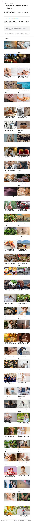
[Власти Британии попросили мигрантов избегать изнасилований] (23, 220)
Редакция (15, 520)
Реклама (7, 520)
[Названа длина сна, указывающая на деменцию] (23, 60)
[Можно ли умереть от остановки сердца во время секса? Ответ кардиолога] (23, 74)
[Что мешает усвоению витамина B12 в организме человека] (10, 366)
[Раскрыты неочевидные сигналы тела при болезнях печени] (10, 74)
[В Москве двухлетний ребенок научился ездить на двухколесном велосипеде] (23, 512)
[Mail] (2, 1)
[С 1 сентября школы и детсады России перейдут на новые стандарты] (10, 113)
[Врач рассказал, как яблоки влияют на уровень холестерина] (10, 60)
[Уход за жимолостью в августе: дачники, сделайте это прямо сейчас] (10, 446)
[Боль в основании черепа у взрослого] (10, 406)
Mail (1, 520)
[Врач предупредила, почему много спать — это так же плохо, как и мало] (10, 300)
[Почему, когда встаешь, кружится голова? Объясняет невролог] (10, 193)
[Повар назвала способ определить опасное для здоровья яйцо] (23, 100)
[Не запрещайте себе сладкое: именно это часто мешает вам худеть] (10, 472)
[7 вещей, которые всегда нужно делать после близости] (10, 153)
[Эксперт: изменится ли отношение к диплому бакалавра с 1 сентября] (10, 379)
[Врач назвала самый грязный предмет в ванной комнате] (23, 326)
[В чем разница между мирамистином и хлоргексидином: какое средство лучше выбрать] (10, 393)
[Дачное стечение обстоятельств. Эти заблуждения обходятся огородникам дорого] (23, 260)
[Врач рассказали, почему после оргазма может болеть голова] (23, 193)
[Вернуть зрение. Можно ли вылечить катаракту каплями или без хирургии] (10, 459)
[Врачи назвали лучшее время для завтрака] (10, 273)
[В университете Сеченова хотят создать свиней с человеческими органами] (10, 260)
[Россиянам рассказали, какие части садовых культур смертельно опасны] (23, 499)
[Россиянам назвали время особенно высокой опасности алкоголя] (23, 246)
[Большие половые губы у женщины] (23, 47)
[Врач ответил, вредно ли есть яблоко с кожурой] (23, 153)
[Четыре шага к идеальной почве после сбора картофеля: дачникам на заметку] (23, 140)
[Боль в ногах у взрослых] (23, 379)
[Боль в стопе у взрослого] (10, 499)
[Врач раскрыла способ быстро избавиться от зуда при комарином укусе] (23, 486)
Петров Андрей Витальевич (13, 18)
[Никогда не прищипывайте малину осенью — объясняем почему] (10, 220)
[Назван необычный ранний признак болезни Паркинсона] (10, 207)
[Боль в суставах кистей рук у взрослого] (10, 419)
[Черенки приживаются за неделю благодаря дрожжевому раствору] (23, 300)
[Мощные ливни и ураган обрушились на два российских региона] (23, 273)
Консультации (6, 3)
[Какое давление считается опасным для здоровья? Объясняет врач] (10, 127)
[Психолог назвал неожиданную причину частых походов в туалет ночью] (23, 433)
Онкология (11, 3)
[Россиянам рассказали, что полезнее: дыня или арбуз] (10, 512)
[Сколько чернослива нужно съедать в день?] (23, 127)
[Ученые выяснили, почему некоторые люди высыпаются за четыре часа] (23, 406)
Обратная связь (29, 520)
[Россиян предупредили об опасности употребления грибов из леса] (10, 313)
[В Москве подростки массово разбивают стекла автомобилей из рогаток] (10, 47)
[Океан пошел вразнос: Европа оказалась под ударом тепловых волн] (23, 87)
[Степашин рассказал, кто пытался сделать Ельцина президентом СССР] (10, 167)
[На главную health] (5, 1)
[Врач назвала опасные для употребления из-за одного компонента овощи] (10, 233)
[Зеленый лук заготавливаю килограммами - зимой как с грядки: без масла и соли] (10, 286)
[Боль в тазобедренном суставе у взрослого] (23, 167)
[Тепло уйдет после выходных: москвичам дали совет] (23, 353)
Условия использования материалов (21, 520)
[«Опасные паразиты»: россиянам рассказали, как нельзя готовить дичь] (23, 180)
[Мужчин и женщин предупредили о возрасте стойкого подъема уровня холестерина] (10, 486)
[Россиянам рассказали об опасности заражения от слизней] (10, 339)
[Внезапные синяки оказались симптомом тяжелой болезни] (10, 100)
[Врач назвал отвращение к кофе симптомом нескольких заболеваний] (23, 313)
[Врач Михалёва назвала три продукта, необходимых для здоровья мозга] (10, 246)
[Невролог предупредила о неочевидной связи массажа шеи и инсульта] (10, 353)
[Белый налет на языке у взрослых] (23, 472)
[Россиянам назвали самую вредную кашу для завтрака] (23, 207)
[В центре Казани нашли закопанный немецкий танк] (23, 113)
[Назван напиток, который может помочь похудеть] (10, 326)
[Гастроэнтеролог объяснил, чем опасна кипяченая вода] (23, 366)
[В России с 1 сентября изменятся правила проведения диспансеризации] (23, 393)
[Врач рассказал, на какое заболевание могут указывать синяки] (10, 140)
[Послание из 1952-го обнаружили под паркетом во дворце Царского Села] (10, 87)
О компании (3, 520)
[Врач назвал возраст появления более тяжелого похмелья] (23, 286)
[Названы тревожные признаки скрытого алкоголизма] (23, 446)
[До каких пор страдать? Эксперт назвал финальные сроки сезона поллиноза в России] (23, 419)
